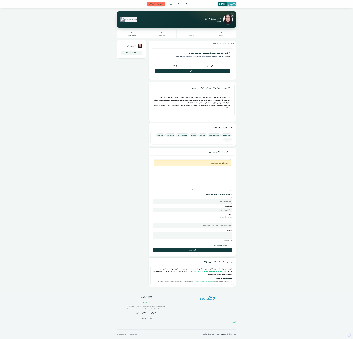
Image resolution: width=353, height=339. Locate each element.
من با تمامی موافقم (221, 245)
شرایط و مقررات (220, 245)
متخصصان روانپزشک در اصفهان (204, 281)
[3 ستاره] (225, 217)
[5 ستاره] (220, 217)
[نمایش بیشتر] (192, 143)
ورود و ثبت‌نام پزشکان (155, 4)
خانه (186, 4)
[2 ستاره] (228, 217)
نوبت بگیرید (192, 71)
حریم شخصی (133, 334)
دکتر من (222, 334)
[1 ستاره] (231, 217)
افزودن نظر (192, 250)
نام (231, 198)
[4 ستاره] (223, 217)
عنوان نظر (229, 222)
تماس (209, 66)
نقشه (173, 66)
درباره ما (170, 4)
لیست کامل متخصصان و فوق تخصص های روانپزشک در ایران (207, 272)
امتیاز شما (229, 215)
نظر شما (229, 230)
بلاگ (179, 4)
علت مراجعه (228, 206)
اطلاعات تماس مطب (131, 53)
